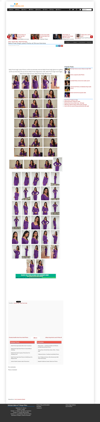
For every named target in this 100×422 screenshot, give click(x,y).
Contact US (39, 408)
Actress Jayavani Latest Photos (77, 74)
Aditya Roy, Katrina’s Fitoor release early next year (75, 104)
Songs (52, 9)
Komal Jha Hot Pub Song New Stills (78, 92)
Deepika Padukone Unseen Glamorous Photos (48, 361)
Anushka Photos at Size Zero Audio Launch (80, 80)
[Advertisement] (50, 22)
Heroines (89, 42)
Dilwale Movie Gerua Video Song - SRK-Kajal (74, 103)
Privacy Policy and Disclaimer (43, 405)
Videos (31, 9)
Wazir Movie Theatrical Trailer (71, 100)
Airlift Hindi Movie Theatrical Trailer (72, 101)
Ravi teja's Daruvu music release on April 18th (80, 68)
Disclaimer (39, 406)
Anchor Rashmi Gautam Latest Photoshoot (20, 361)
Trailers (46, 9)
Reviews (39, 9)
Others (58, 9)
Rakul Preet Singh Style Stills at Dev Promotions (21, 345)
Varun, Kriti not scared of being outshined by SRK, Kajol (76, 106)
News (18, 9)
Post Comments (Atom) (20, 399)
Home (11, 9)
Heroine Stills (16, 303)
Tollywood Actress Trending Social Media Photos (48, 354)
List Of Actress (69, 406)
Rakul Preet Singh (23, 303)
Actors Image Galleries (71, 405)
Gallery (24, 9)
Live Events (82, 42)
